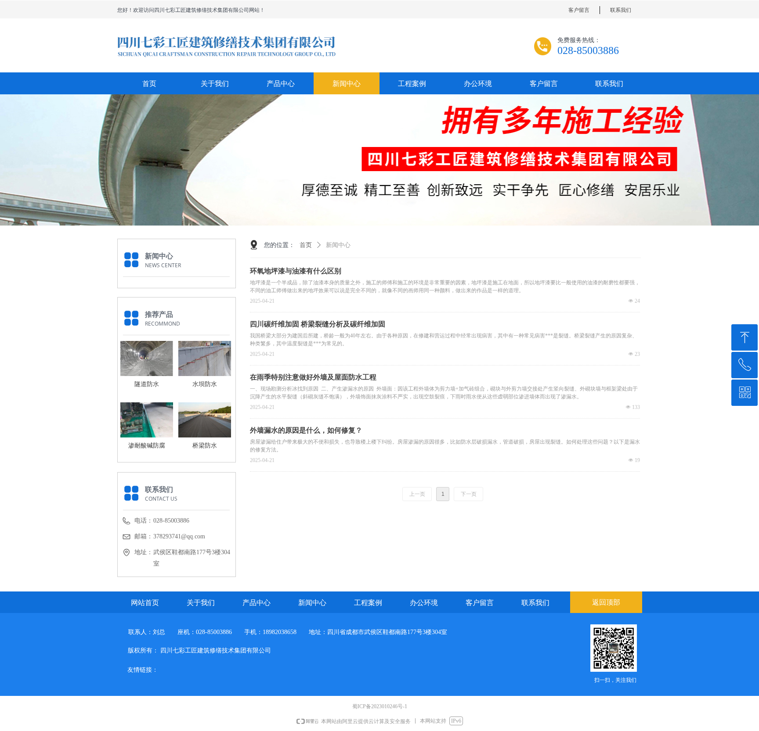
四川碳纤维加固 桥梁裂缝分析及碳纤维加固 (317, 324)
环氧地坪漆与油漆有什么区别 (295, 271)
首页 (306, 245)
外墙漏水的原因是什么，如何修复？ (306, 430)
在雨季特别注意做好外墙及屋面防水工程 (313, 377)
